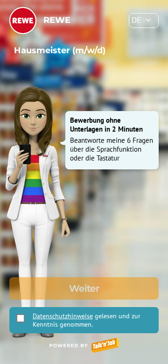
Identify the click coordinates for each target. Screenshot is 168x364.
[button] (143, 20)
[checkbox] (20, 318)
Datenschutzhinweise (63, 316)
